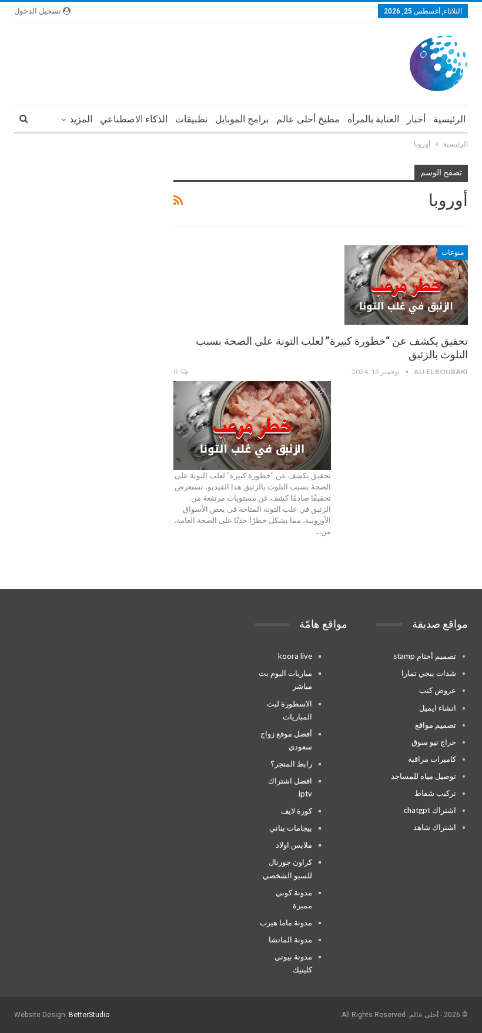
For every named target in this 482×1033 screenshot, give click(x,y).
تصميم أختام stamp (424, 656)
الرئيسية (449, 119)
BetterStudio (89, 1015)
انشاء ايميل (437, 707)
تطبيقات (191, 119)
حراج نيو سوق (433, 742)
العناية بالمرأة (373, 119)
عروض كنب (437, 690)
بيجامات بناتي (290, 827)
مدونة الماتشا (290, 939)
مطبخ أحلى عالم (308, 119)
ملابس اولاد (294, 844)
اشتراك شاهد (434, 827)
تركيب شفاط (435, 793)
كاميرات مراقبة (432, 759)
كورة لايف (296, 810)
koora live (295, 656)
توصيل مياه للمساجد (423, 776)
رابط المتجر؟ (291, 763)
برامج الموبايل (242, 119)
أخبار (416, 119)
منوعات (452, 252)
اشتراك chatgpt (430, 810)
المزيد (80, 119)
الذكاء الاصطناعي (134, 119)
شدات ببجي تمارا (428, 673)
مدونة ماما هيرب (286, 922)
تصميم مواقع (435, 724)
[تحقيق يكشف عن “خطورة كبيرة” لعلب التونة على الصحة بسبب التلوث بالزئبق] (406, 284)
